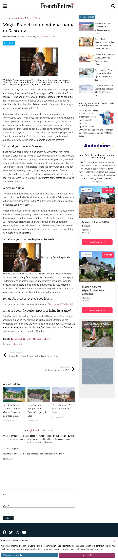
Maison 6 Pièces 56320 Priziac (95, 223)
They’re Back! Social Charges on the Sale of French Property (35, 354)
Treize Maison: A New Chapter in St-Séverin (62, 408)
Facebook (18, 339)
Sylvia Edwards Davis (46, 36)
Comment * (8, 459)
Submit (8, 518)
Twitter (28, 339)
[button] (14, 410)
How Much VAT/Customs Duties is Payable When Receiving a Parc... (104, 43)
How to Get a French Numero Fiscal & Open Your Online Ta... (104, 74)
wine (15, 344)
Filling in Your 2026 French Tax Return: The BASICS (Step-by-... (104, 90)
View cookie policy (11, 555)
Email (48, 339)
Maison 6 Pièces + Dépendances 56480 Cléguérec (93, 290)
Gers (38, 82)
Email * (6, 506)
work (20, 344)
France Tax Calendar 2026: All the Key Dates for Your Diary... (104, 59)
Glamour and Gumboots (60, 304)
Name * (6, 494)
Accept (86, 555)
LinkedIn (39, 339)
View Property (96, 242)
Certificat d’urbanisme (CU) (57, 368)
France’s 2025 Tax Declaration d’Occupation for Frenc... (103, 28)
